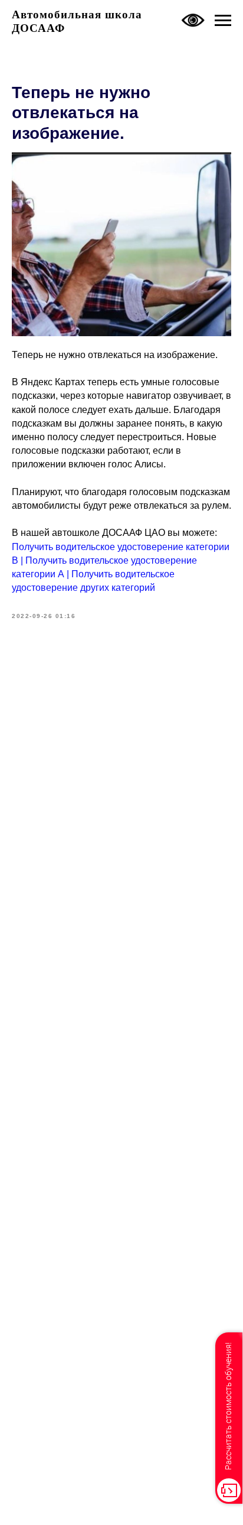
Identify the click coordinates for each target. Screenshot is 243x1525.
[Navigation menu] (223, 21)
